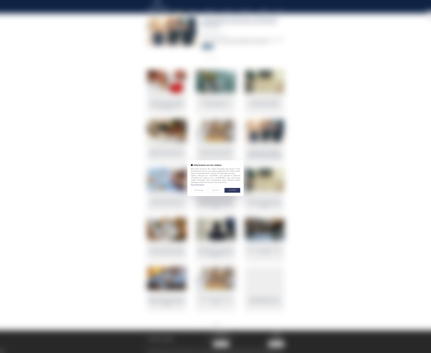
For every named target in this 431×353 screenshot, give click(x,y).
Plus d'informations (197, 184)
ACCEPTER (232, 190)
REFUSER (215, 190)
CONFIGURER (198, 190)
